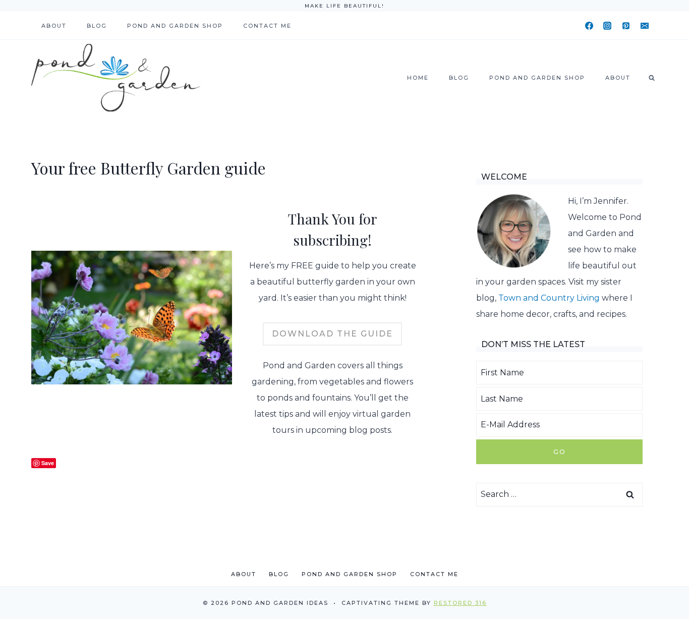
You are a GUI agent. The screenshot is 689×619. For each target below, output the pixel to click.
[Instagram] (607, 26)
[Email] (645, 26)
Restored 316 (460, 602)
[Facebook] (589, 26)
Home (418, 77)
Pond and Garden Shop (175, 25)
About (54, 25)
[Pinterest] (626, 26)
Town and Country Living (549, 298)
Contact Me (267, 25)
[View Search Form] (652, 78)
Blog (97, 25)
